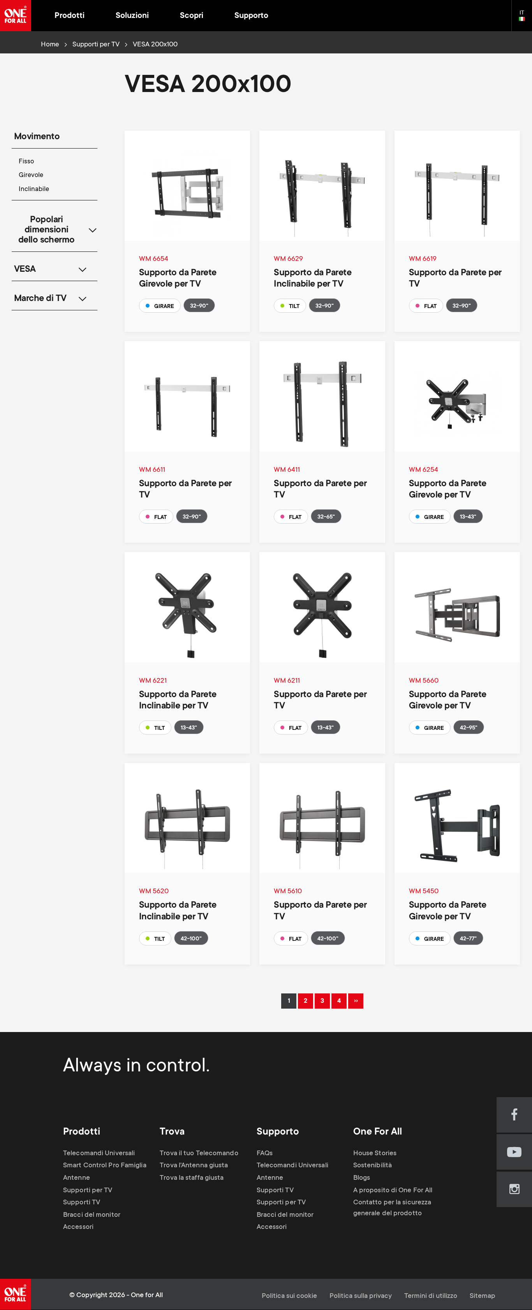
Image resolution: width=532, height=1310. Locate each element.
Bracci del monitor (91, 1215)
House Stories (374, 1154)
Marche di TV (40, 299)
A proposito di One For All (393, 1191)
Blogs (361, 1178)
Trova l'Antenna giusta (194, 1166)
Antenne (76, 1178)
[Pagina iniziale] (15, 15)
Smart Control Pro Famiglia (104, 1166)
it (525, 19)
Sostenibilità (372, 1166)
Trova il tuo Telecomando (199, 1154)
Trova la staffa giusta (192, 1178)
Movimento (37, 137)
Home (50, 45)
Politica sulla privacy (360, 1296)
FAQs (265, 1154)
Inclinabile (34, 189)
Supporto (251, 16)
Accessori (78, 1227)
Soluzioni (132, 16)
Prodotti (70, 16)
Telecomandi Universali (99, 1154)
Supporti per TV (96, 45)
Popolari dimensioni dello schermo (46, 230)
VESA (25, 270)
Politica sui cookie (289, 1296)
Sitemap (482, 1296)
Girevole (31, 175)
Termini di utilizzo (430, 1296)
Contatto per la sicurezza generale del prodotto (392, 1208)
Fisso (26, 162)
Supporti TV (81, 1203)
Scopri (191, 16)
